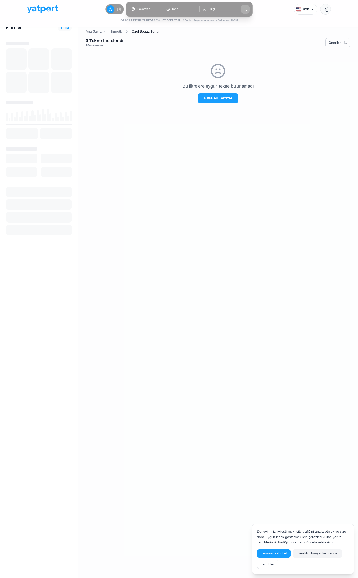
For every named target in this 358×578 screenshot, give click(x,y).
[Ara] (245, 9)
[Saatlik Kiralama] (110, 9)
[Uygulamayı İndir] (325, 9)
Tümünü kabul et (274, 553)
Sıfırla (65, 27)
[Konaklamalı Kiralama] (119, 9)
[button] (145, 9)
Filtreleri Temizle (218, 98)
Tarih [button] (175, 9)
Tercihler (267, 564)
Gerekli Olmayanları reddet (317, 553)
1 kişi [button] (211, 9)
